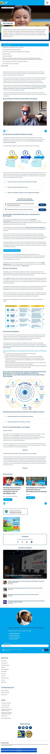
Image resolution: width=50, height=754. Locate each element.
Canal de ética (4, 715)
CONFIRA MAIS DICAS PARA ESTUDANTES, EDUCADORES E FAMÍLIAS (14, 61)
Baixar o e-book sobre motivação (12, 250)
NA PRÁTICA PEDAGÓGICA (7, 56)
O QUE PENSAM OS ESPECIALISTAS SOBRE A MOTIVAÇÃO (13, 47)
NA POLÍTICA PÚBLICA (6, 53)
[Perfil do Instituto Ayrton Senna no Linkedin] (23, 728)
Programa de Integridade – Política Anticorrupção (6, 713)
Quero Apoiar (4, 671)
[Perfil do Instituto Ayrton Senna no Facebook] (26, 728)
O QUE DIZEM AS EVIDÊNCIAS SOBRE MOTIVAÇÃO (11, 49)
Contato (3, 680)
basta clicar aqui (25, 265)
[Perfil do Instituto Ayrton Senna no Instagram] (19, 728)
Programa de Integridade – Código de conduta (6, 710)
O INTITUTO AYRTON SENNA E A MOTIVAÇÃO (10, 63)
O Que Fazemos (4, 663)
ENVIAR (44, 649)
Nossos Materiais (5, 669)
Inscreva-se (6, 643)
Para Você (3, 667)
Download (42, 204)
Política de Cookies (5, 707)
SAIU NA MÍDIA (5, 65)
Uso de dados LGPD (5, 705)
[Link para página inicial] (22, 2)
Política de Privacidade (6, 703)
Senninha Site (4, 694)
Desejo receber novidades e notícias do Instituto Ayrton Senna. (13, 650)
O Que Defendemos (8, 7)
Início (3, 7)
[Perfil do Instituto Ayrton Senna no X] (30, 728)
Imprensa (3, 675)
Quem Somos (4, 660)
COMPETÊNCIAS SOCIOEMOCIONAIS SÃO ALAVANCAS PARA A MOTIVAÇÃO (16, 51)
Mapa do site (4, 682)
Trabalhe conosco (5, 677)
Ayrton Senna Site (5, 690)
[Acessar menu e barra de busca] (47, 2)
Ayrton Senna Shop (5, 692)
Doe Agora (3, 673)
